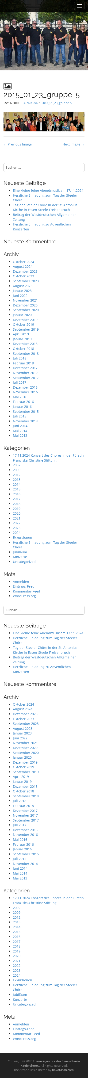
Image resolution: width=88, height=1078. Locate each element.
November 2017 (25, 373)
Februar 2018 (23, 363)
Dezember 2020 (25, 305)
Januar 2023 (22, 290)
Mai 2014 (20, 430)
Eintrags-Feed (23, 586)
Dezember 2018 (25, 343)
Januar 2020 (22, 315)
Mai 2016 (20, 397)
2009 (16, 470)
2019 (16, 508)
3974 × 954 (30, 103)
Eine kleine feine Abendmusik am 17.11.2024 (48, 190)
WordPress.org (24, 596)
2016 (16, 494)
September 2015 (26, 411)
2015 (16, 489)
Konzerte (20, 556)
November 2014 (25, 421)
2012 (16, 475)
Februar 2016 (23, 401)
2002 (16, 465)
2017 (16, 499)
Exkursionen (22, 537)
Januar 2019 (22, 339)
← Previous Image (18, 144)
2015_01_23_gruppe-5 (57, 103)
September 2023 (26, 281)
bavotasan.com (63, 1070)
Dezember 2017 (25, 368)
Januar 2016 (22, 406)
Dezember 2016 (25, 387)
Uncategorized (24, 561)
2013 (16, 479)
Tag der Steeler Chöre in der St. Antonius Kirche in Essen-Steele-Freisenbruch (45, 207)
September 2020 (26, 310)
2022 (16, 523)
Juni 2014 (20, 426)
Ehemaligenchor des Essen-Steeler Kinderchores (44, 26)
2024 (16, 532)
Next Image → (73, 144)
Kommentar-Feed (26, 591)
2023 (16, 528)
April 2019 (21, 334)
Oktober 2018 (23, 348)
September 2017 (26, 377)
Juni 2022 (20, 295)
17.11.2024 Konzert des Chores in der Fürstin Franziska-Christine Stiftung (48, 458)
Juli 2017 (19, 382)
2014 (16, 484)
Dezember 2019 (25, 319)
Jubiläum (20, 552)
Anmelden (21, 581)
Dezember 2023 (25, 271)
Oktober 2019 (23, 324)
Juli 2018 (19, 358)
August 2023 (22, 286)
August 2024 (22, 266)
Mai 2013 (20, 435)
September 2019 (26, 329)
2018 (16, 503)
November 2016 (25, 392)
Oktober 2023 (23, 276)
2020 (16, 513)
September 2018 (26, 353)
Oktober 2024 (23, 262)
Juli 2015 (19, 416)
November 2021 (25, 300)
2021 (16, 518)
